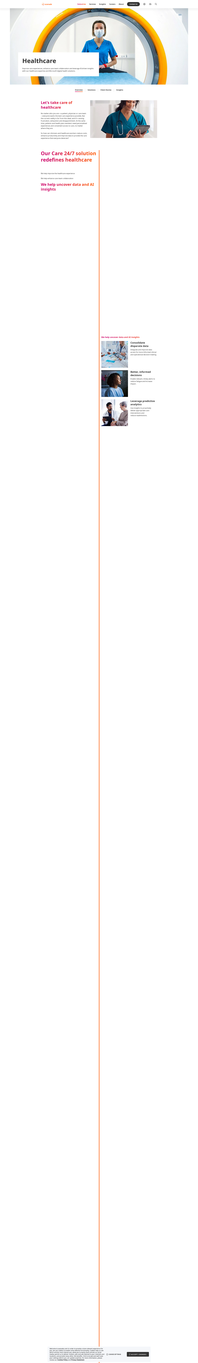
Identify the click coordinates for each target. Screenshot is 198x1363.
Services (92, 4)
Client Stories (105, 90)
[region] (99, 1354)
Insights (102, 4)
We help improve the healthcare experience (58, 173)
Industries (81, 4)
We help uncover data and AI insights (67, 187)
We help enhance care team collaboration (57, 178)
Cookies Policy (62, 1360)
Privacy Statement (77, 1360)
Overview (79, 90)
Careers (112, 4)
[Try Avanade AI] (150, 4)
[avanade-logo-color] (47, 4)
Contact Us (133, 4)
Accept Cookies (138, 1354)
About (121, 4)
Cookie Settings (115, 1354)
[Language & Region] (146, 4)
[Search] (156, 4)
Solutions (91, 90)
